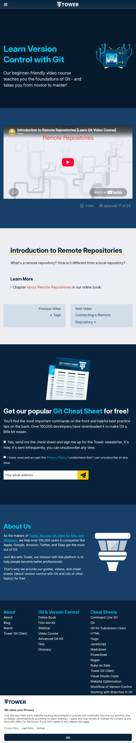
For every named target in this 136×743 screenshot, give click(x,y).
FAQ (41, 644)
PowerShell (98, 655)
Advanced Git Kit (50, 639)
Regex (95, 660)
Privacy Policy (56, 457)
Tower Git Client (15, 633)
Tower (68, 5)
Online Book (47, 617)
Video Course (48, 633)
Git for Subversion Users (108, 628)
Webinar (44, 628)
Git (92, 623)
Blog (7, 623)
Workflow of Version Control (111, 687)
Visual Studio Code (104, 676)
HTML (95, 633)
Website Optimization (105, 681)
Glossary (44, 649)
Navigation (5, 4)
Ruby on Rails (100, 665)
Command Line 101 (104, 617)
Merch (8, 628)
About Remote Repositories (49, 287)
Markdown (98, 649)
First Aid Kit (46, 623)
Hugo (94, 639)
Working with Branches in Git (111, 692)
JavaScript (98, 644)
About (8, 617)
